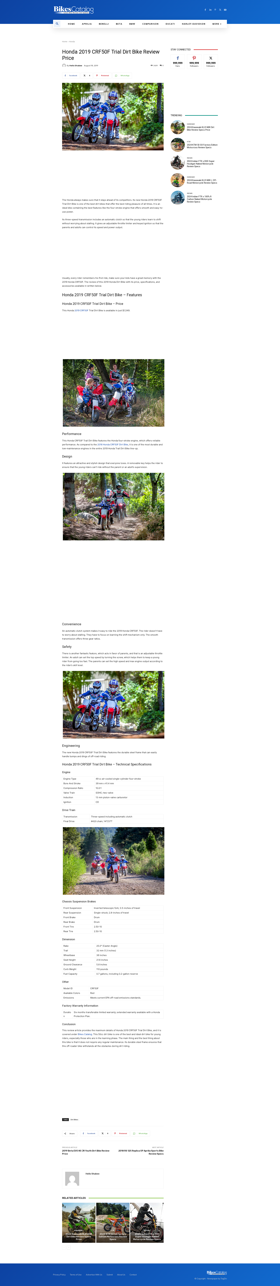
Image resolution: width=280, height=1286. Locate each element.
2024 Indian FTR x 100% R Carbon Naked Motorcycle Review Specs (199, 199)
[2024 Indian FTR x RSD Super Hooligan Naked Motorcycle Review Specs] (147, 1223)
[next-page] (68, 1247)
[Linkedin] (210, 10)
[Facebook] (205, 10)
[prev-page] (64, 1247)
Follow (194, 56)
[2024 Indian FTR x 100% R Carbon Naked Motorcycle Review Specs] (178, 198)
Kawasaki (78, 1230)
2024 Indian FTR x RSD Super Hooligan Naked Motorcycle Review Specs (147, 1237)
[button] (57, 24)
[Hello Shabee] (64, 65)
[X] (220, 10)
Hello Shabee (75, 66)
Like (178, 56)
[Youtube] (225, 10)
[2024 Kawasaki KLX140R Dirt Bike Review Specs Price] (79, 1223)
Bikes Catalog (85, 1034)
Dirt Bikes (74, 1119)
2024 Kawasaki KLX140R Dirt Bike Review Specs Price (78, 1237)
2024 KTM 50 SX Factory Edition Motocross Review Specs (113, 1237)
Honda (72, 41)
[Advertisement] (113, 174)
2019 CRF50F (81, 310)
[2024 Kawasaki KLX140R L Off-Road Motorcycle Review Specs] (178, 180)
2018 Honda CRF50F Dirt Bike (112, 444)
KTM (112, 1230)
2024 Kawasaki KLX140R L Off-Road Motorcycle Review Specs (202, 181)
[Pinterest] (215, 10)
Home (64, 41)
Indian (146, 1230)
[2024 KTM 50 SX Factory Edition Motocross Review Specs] (113, 1223)
